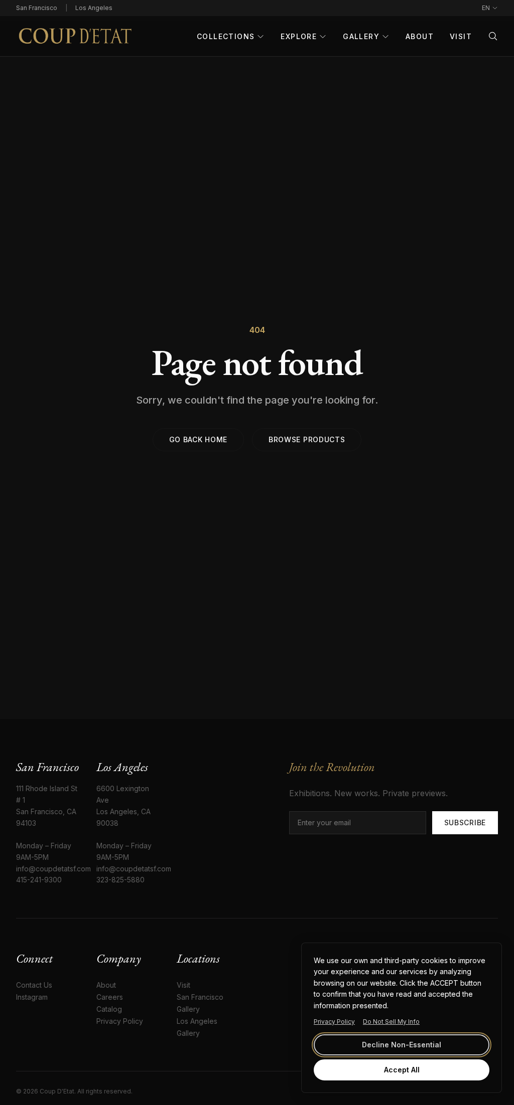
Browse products (307, 439)
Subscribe (465, 822)
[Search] (493, 36)
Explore (299, 36)
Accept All (402, 1069)
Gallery (361, 36)
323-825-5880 (120, 879)
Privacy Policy (334, 1021)
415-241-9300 (39, 879)
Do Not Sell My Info (391, 1021)
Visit (461, 36)
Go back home (198, 439)
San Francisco (36, 8)
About (420, 36)
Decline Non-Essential (401, 1044)
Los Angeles (93, 8)
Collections (225, 36)
